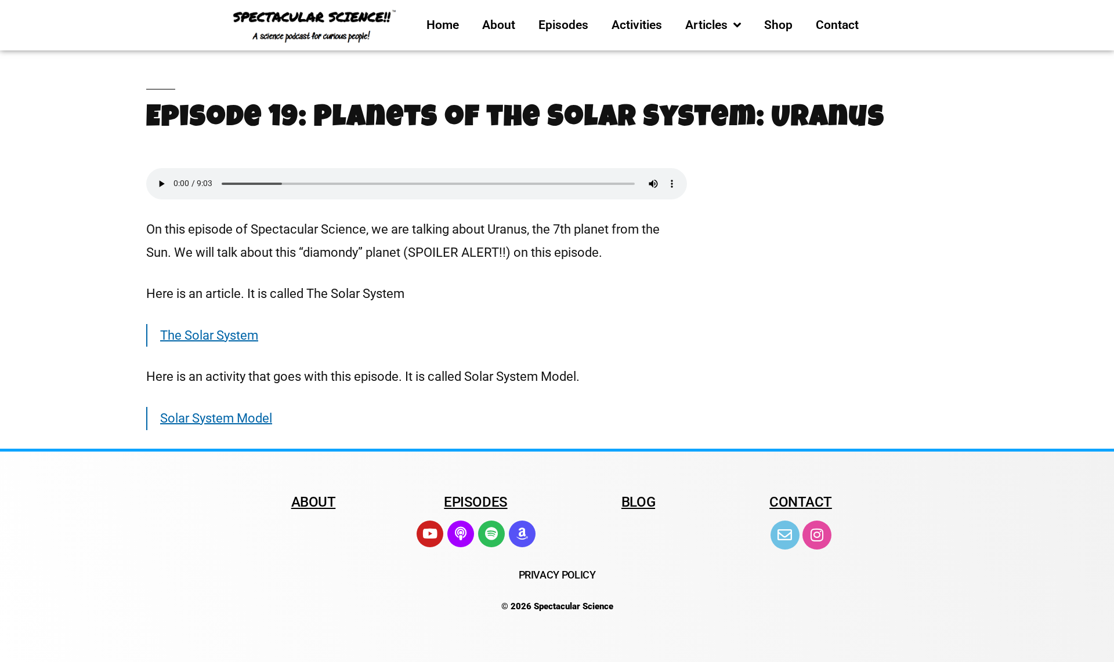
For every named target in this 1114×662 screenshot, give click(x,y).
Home (442, 25)
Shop (778, 25)
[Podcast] (460, 534)
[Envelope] (785, 535)
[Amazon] (522, 534)
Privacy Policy (557, 575)
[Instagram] (816, 535)
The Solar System (209, 335)
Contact (837, 25)
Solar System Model (216, 418)
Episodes (563, 25)
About (498, 25)
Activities (637, 25)
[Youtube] (430, 534)
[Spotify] (491, 534)
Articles (706, 25)
